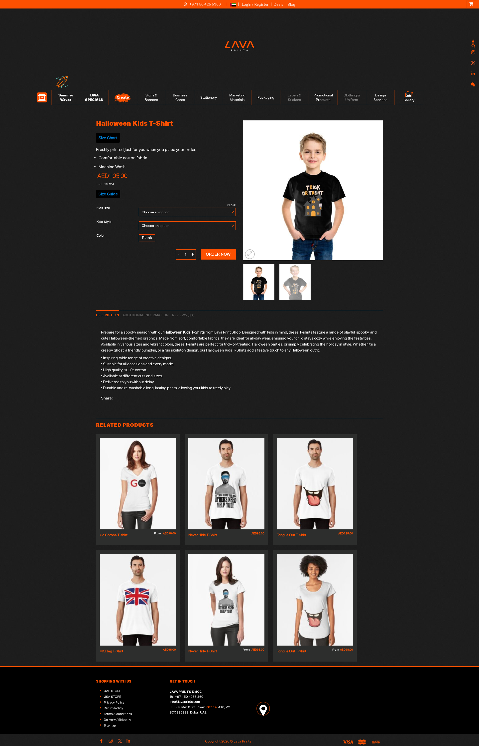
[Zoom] (250, 254)
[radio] (147, 238)
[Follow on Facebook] (472, 42)
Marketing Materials (237, 97)
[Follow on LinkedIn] (472, 73)
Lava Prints (242, 741)
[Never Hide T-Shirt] (226, 483)
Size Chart (108, 137)
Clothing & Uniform (352, 97)
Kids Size (103, 208)
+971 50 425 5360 (205, 4)
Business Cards (180, 97)
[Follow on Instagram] (472, 52)
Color (101, 235)
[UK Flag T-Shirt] (138, 600)
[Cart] (471, 4)
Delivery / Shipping (117, 720)
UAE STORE (112, 691)
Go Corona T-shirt (113, 535)
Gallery (408, 100)
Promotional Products (323, 97)
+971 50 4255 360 (189, 697)
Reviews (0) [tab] (181, 315)
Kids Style (104, 222)
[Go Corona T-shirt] (138, 483)
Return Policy (113, 708)
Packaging (265, 97)
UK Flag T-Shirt (111, 651)
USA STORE (112, 697)
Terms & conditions (118, 714)
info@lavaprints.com (185, 702)
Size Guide (108, 194)
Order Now (218, 254)
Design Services (380, 97)
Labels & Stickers (294, 97)
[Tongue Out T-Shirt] (315, 483)
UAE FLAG (233, 6)
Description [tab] (107, 315)
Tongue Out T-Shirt (291, 535)
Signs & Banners (151, 97)
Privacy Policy (114, 702)
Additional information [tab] (145, 315)
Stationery (208, 97)
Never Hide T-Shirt (202, 535)
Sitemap (110, 725)
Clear (231, 205)
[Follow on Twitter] (472, 63)
